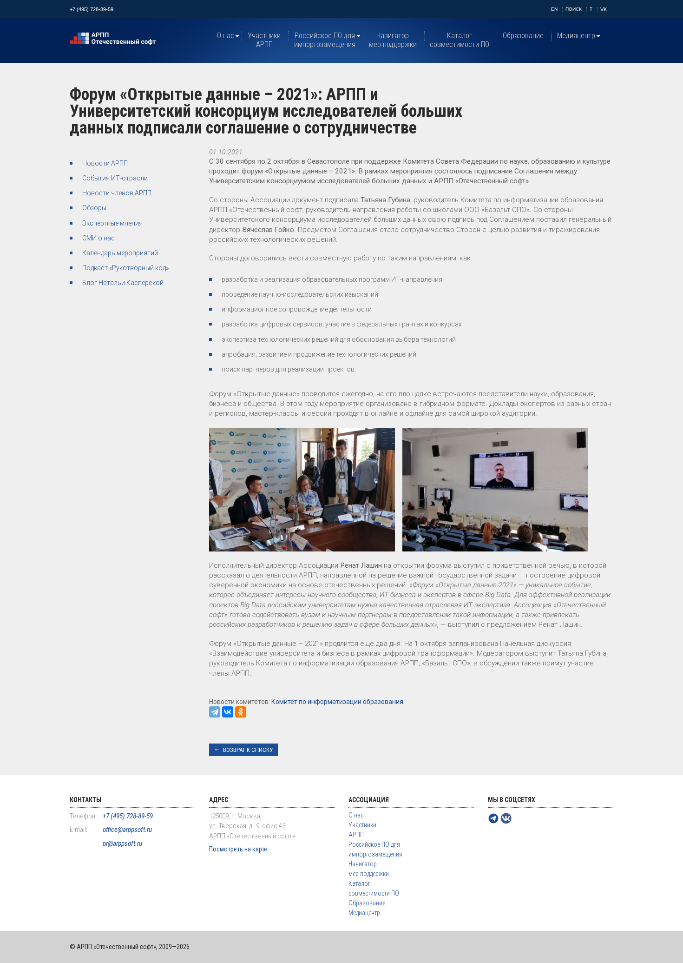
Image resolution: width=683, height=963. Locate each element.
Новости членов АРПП (116, 193)
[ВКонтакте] (227, 711)
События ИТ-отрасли (115, 178)
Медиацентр (576, 35)
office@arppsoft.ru (127, 829)
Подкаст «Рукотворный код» (125, 268)
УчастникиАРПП (264, 40)
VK (603, 9)
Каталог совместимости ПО (459, 40)
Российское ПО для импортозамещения (324, 40)
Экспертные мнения (112, 223)
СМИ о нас (98, 238)
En (554, 9)
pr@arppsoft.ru (122, 843)
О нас (225, 35)
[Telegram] (214, 711)
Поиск (573, 9)
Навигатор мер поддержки (393, 40)
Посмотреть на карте (238, 849)
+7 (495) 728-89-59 (91, 9)
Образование (523, 35)
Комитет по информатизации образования (337, 701)
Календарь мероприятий (120, 253)
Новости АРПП (105, 163)
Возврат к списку (248, 749)
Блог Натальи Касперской (123, 282)
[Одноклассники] (240, 711)
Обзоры (94, 208)
